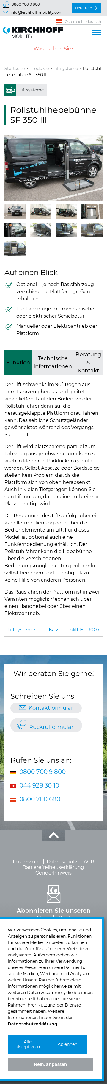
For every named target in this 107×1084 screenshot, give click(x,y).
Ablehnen (67, 1044)
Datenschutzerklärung (32, 1023)
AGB (89, 861)
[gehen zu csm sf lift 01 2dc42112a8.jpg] (53, 167)
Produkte (39, 68)
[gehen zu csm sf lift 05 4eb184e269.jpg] (92, 211)
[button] (96, 31)
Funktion (18, 362)
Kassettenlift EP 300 (73, 630)
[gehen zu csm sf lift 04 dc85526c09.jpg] (66, 211)
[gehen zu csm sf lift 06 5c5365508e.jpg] (15, 230)
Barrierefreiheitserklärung (53, 867)
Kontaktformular (51, 708)
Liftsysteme (66, 68)
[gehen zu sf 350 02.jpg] (66, 230)
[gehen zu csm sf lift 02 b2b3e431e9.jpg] (15, 211)
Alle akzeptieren (28, 1044)
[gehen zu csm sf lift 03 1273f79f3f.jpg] (41, 211)
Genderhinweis (53, 873)
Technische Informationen (53, 362)
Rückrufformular (51, 727)
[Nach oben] (53, 835)
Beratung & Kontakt (88, 362)
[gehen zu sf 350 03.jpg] (92, 230)
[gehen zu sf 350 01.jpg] (41, 230)
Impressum (26, 861)
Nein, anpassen (50, 1064)
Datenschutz (62, 861)
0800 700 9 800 (26, 4)
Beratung (83, 8)
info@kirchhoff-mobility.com (37, 12)
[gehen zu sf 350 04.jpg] (15, 248)
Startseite (14, 68)
